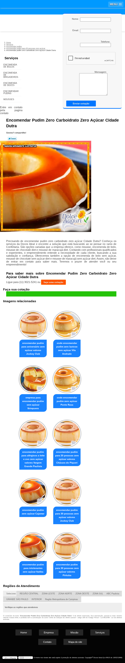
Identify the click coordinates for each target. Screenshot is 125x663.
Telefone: (106, 41)
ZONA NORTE (65, 593)
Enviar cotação (81, 103)
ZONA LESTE (48, 593)
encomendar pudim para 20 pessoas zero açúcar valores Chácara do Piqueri (67, 457)
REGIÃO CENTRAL (29, 593)
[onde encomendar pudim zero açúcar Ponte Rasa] (66, 377)
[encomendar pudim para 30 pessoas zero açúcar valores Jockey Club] (66, 490)
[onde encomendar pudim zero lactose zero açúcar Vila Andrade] (66, 323)
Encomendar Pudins (11, 92)
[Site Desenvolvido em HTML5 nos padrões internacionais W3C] (25, 657)
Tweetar (12, 138)
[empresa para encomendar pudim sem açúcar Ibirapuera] (33, 377)
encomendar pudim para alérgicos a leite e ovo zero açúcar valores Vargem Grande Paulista (33, 459)
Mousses (8, 99)
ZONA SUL (98, 593)
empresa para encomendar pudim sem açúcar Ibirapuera (33, 403)
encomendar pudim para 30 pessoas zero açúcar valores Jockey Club (67, 515)
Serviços (11, 58)
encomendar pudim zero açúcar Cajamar (33, 512)
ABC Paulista (112, 593)
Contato (47, 642)
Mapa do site (75, 642)
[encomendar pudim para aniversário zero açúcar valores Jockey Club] (33, 323)
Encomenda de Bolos (10, 65)
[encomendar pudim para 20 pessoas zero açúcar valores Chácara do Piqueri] (66, 432)
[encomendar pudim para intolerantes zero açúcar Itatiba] (33, 544)
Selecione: (11, 593)
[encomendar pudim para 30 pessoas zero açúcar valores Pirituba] (66, 544)
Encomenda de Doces (10, 84)
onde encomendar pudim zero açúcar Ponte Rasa (67, 401)
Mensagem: (101, 72)
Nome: (76, 19)
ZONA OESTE (82, 593)
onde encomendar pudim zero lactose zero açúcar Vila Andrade (66, 348)
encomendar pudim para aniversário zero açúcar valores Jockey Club (33, 348)
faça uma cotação (53, 282)
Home (23, 632)
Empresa (49, 632)
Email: (76, 30)
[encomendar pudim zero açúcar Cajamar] (33, 490)
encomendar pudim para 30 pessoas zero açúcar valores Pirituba (67, 570)
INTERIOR (37, 599)
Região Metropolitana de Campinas (61, 599)
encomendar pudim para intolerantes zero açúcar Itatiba (33, 568)
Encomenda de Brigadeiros (10, 75)
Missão (74, 632)
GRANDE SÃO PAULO (17, 599)
